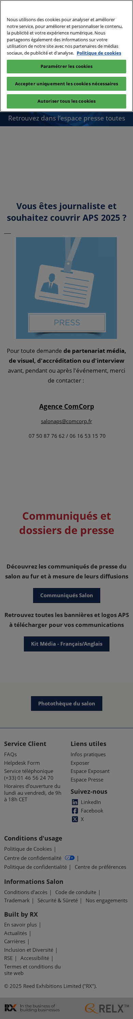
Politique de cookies (99, 53)
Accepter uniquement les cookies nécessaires (66, 84)
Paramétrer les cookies (67, 66)
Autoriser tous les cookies (66, 101)
